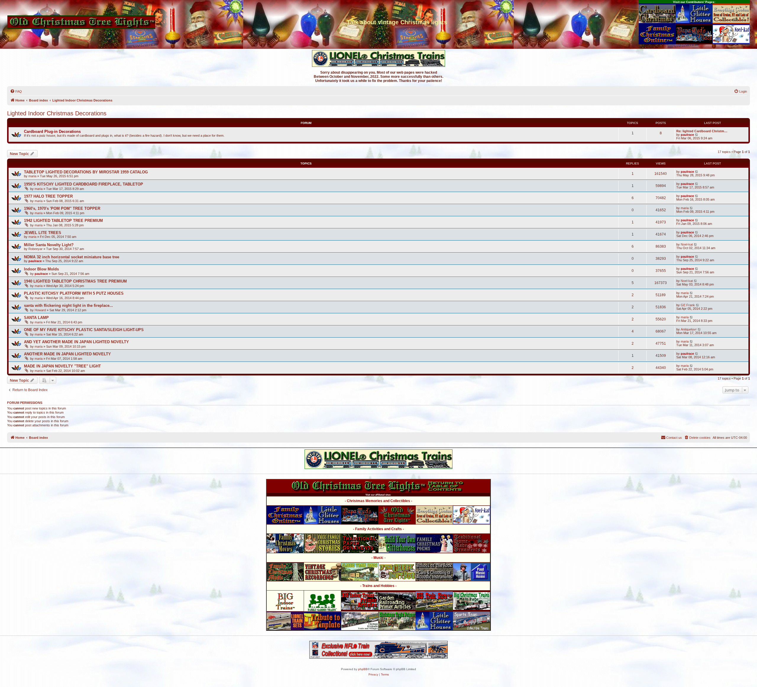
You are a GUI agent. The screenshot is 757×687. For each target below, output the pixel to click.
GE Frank (688, 305)
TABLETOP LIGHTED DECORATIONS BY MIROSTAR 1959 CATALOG (86, 172)
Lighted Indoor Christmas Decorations (56, 113)
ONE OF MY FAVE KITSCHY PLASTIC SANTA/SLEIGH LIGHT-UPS (84, 330)
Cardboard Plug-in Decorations (52, 131)
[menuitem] (16, 91)
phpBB (363, 669)
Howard (40, 310)
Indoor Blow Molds (41, 269)
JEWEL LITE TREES (42, 232)
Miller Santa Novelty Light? (49, 245)
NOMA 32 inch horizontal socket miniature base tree (71, 257)
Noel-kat (687, 244)
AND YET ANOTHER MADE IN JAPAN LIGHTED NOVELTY (76, 342)
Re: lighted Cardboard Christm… (701, 131)
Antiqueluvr (689, 329)
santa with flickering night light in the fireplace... (68, 305)
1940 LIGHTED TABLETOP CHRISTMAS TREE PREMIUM (75, 281)
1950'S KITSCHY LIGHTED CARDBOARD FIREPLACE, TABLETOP (83, 184)
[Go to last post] (697, 171)
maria (32, 176)
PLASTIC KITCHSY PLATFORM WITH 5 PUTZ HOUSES (74, 293)
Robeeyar (35, 249)
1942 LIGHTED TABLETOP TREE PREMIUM (63, 220)
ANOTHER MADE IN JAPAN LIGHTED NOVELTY (67, 354)
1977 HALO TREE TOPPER (48, 196)
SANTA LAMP (36, 317)
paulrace (687, 134)
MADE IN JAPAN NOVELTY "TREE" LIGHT (62, 366)
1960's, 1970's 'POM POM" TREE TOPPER (62, 208)
